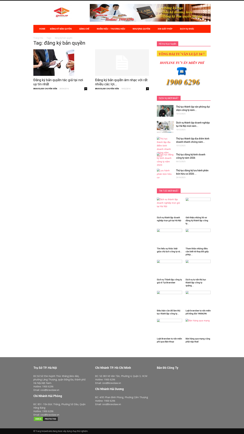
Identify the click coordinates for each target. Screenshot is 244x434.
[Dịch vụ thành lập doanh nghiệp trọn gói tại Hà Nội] (169, 206)
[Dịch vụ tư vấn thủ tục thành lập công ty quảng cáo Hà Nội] (198, 268)
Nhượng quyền (141, 28)
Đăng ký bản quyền (61, 28)
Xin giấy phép (165, 28)
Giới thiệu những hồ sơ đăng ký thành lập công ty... (197, 220)
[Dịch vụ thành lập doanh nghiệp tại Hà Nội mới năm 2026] (165, 127)
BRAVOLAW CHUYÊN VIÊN (45, 88)
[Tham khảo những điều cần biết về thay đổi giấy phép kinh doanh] (198, 239)
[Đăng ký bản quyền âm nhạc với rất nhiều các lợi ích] (122, 62)
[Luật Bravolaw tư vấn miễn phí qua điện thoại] (169, 327)
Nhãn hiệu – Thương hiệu (111, 28)
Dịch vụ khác (187, 28)
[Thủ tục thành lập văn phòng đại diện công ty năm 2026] (165, 111)
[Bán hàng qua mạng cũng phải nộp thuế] (198, 326)
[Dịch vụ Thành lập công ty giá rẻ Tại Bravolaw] (169, 268)
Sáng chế (84, 28)
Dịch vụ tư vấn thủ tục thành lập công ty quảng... (196, 282)
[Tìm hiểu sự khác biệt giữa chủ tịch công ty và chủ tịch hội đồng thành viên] (169, 238)
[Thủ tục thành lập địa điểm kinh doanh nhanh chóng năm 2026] (165, 147)
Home (42, 28)
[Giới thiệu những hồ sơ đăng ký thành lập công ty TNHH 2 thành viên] (198, 201)
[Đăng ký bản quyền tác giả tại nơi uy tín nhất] (60, 62)
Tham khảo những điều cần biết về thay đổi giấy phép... (197, 251)
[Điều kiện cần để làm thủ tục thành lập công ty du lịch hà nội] (169, 299)
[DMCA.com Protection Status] (45, 420)
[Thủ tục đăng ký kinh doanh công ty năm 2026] (165, 160)
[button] (207, 29)
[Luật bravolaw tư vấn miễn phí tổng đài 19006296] (198, 299)
